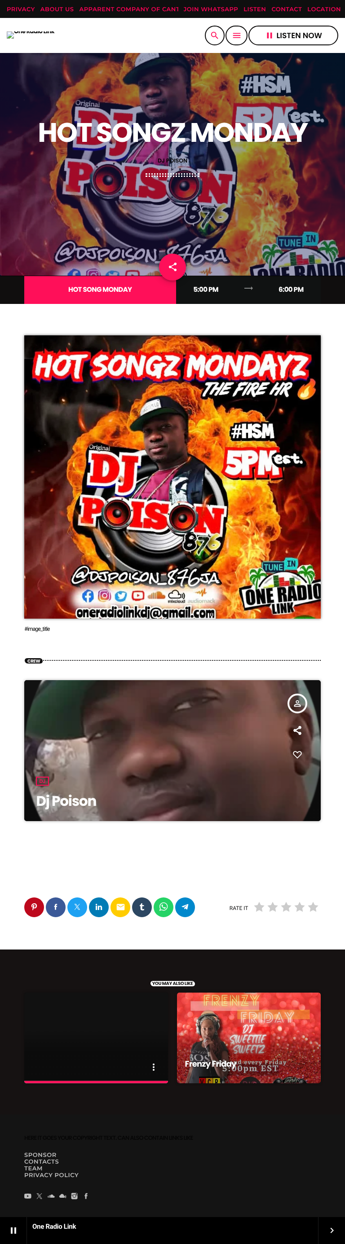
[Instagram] (74, 1196)
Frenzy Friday (210, 1064)
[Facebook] (86, 1196)
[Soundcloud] (51, 1196)
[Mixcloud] (62, 1196)
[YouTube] (27, 1196)
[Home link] (30, 35)
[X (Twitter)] (39, 1196)
